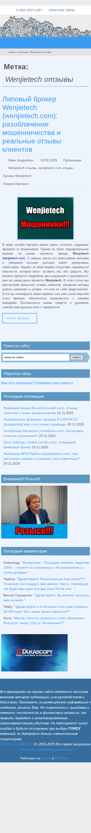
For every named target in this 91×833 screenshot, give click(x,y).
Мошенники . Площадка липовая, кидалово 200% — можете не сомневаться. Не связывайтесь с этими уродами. (46, 562)
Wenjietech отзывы (22, 166)
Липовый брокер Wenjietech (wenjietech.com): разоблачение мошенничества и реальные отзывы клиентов (31, 124)
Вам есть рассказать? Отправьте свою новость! (37, 377)
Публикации (72, 160)
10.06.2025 (48, 160)
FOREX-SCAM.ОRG (16, 739)
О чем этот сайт (29, 10)
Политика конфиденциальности (45, 744)
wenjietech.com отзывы (55, 166)
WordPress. (63, 753)
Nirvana (46, 753)
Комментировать (16, 179)
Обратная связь (62, 10)
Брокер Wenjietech (17, 173)
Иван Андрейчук (20, 160)
